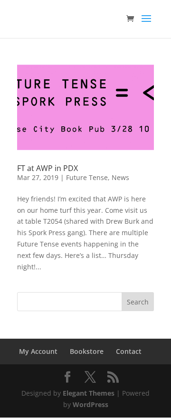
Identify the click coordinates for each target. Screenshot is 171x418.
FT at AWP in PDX (47, 168)
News (120, 177)
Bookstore (87, 351)
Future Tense (87, 177)
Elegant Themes (88, 393)
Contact (129, 351)
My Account (38, 351)
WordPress (90, 404)
